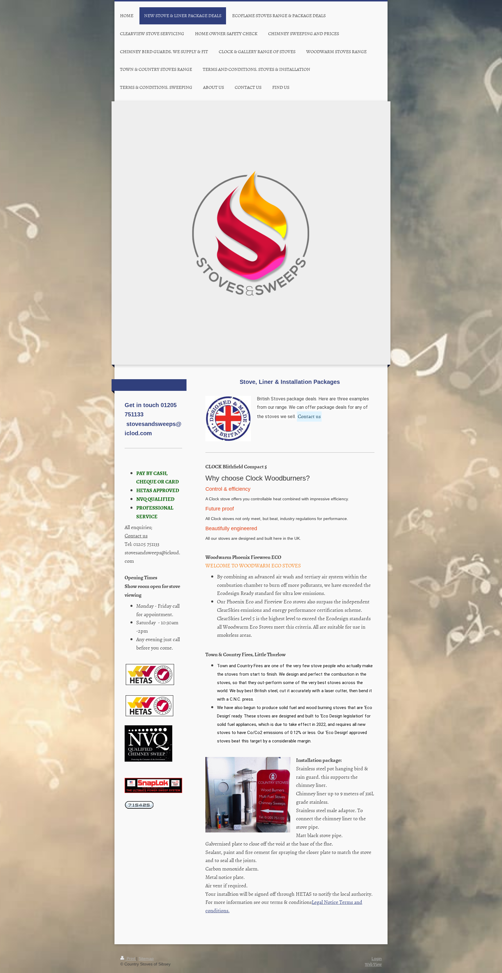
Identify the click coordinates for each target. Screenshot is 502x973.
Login (377, 958)
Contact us (309, 416)
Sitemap (146, 958)
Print (131, 958)
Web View (373, 964)
